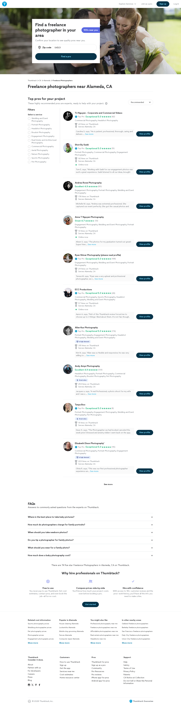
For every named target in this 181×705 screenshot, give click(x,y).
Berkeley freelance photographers (135, 627)
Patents (126, 674)
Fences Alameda (65, 635)
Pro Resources (98, 671)
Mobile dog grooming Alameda (71, 631)
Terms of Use (129, 668)
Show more (33, 643)
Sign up (63, 665)
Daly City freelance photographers (135, 635)
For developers (34, 671)
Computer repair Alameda (69, 639)
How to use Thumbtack (70, 662)
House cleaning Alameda (68, 624)
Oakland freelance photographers (135, 624)
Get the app (65, 668)
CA (40, 80)
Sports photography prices (38, 624)
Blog (30, 680)
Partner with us (34, 668)
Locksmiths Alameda (67, 627)
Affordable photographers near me (104, 631)
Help (125, 662)
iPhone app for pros (100, 678)
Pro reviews (96, 674)
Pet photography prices (37, 631)
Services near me (67, 671)
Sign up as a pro (99, 665)
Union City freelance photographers (136, 639)
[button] (80, 116)
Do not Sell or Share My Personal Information (137, 682)
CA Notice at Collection (133, 678)
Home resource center (69, 678)
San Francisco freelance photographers (137, 631)
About (30, 665)
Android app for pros (101, 681)
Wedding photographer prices (39, 627)
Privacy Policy (129, 671)
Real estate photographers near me (104, 635)
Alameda (47, 80)
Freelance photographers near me (103, 627)
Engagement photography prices (41, 639)
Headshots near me (98, 639)
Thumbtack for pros (100, 662)
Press (30, 677)
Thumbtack (32, 80)
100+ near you (91, 30)
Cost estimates (66, 674)
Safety (126, 665)
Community (97, 668)
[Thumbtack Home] (4, 4)
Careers (31, 674)
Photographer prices (36, 635)
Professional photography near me (103, 624)
